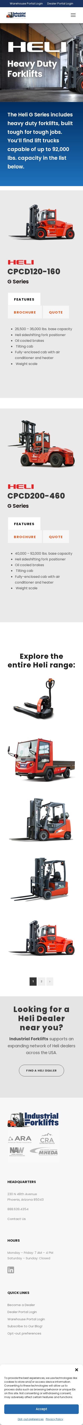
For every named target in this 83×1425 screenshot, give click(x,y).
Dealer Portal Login (60, 3)
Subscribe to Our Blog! (24, 1326)
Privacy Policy (54, 1419)
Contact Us (16, 1219)
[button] (76, 1370)
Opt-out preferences (31, 1419)
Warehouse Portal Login (26, 3)
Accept (41, 1409)
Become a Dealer (21, 1305)
